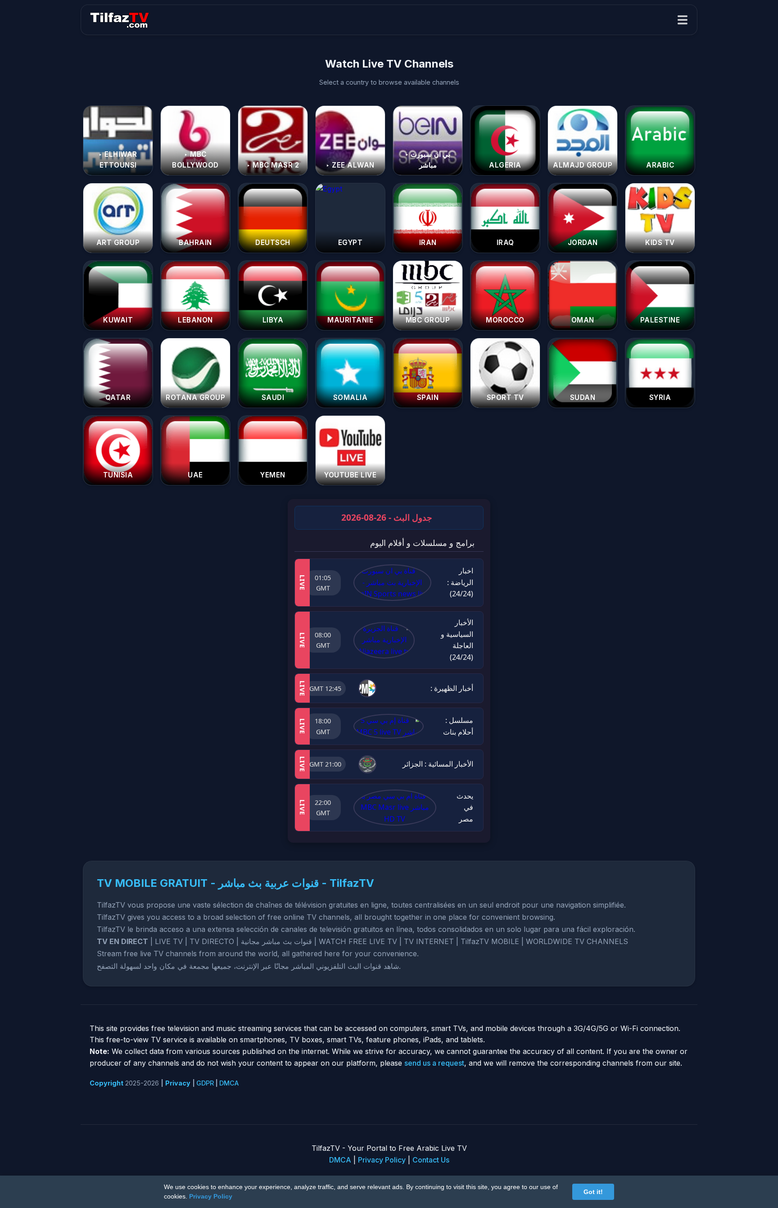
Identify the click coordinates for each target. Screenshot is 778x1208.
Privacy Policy (382, 1159)
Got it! (593, 1191)
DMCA (229, 1083)
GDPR (205, 1083)
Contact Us (430, 1159)
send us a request (434, 1062)
